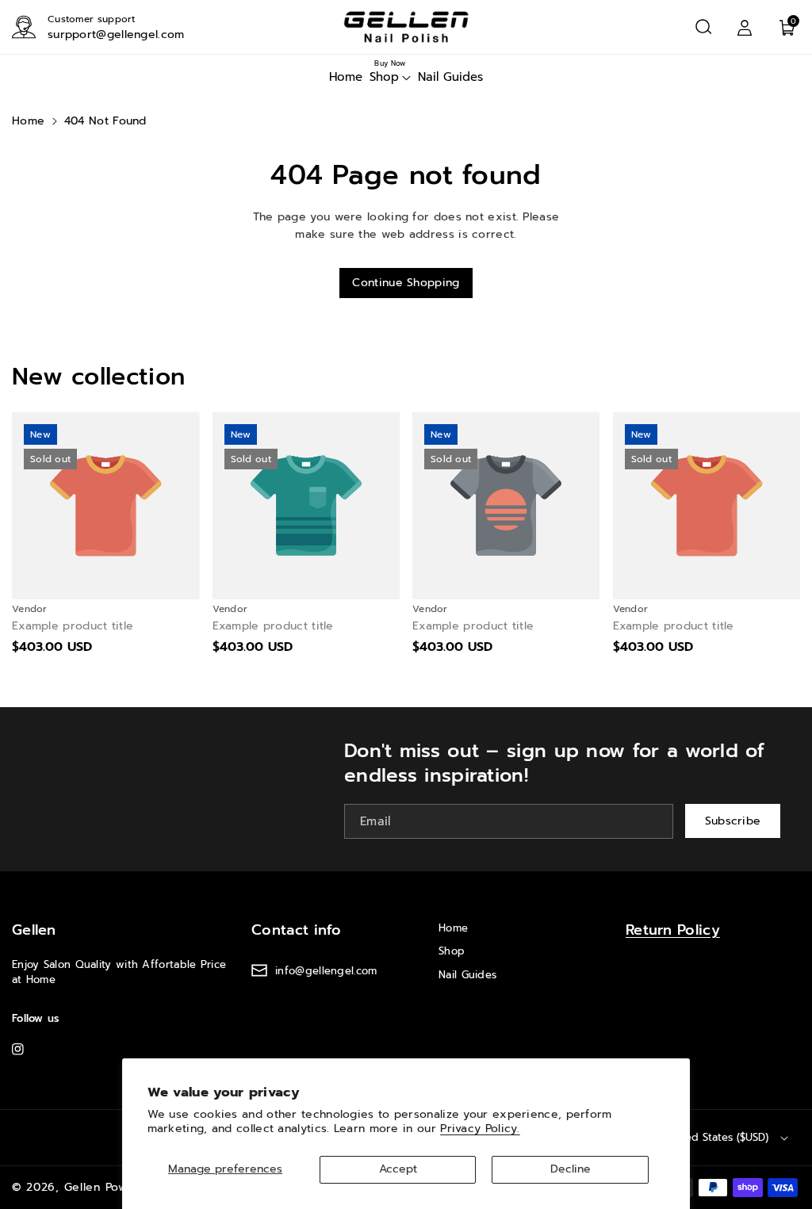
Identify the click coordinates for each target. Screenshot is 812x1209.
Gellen (34, 930)
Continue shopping (405, 282)
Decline (570, 1169)
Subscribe (733, 820)
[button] (703, 27)
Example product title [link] (72, 626)
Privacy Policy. (480, 1128)
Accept (398, 1169)
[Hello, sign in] (744, 27)
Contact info (296, 930)
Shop (452, 950)
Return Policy (673, 930)
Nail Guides (467, 974)
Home (28, 121)
